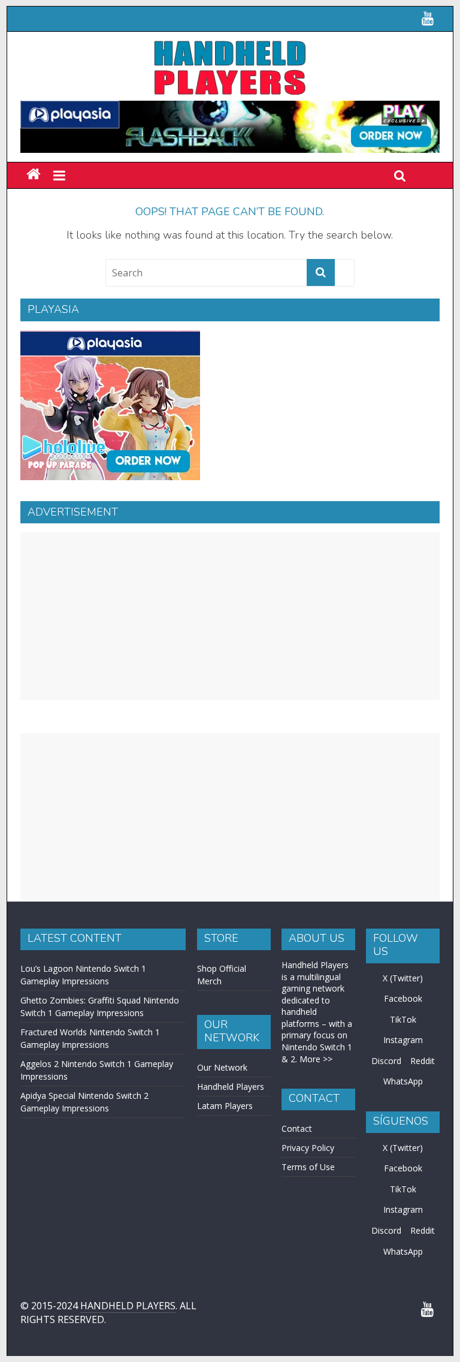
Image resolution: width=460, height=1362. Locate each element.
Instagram (403, 1039)
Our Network (222, 1067)
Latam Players (225, 1105)
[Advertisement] (230, 616)
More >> (315, 1059)
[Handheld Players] (33, 174)
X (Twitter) (403, 978)
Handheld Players (230, 1086)
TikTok (403, 1019)
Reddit (422, 1060)
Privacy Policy (308, 1147)
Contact (297, 1128)
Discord (386, 1060)
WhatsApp (403, 1081)
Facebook (403, 998)
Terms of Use (308, 1167)
